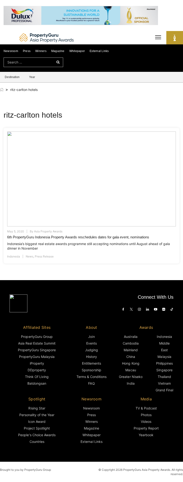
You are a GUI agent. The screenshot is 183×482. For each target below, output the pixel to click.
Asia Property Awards (48, 231)
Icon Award (37, 421)
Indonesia (13, 256)
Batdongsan (36, 383)
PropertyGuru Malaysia (37, 357)
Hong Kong (130, 363)
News (29, 256)
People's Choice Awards (37, 435)
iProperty (37, 363)
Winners (40, 51)
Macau (130, 370)
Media (146, 399)
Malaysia (164, 357)
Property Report (146, 428)
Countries (37, 442)
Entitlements (91, 363)
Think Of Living (37, 377)
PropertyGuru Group (37, 337)
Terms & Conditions (91, 377)
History (91, 357)
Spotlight (36, 399)
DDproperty (37, 370)
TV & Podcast (146, 408)
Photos (146, 415)
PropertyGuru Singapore (37, 350)
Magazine (58, 51)
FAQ (91, 383)
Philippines (164, 363)
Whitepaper (77, 51)
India (130, 383)
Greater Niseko (130, 377)
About (91, 327)
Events (91, 343)
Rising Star (36, 408)
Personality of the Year (37, 415)
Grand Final (164, 390)
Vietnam (164, 383)
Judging (91, 350)
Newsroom (11, 51)
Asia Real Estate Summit (37, 343)
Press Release (44, 256)
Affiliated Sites (37, 327)
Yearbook (146, 435)
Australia (130, 337)
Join (91, 337)
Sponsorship (91, 370)
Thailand (164, 377)
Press (26, 51)
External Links (99, 51)
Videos (146, 421)
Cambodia (131, 343)
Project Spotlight (37, 428)
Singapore (164, 370)
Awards (146, 327)
